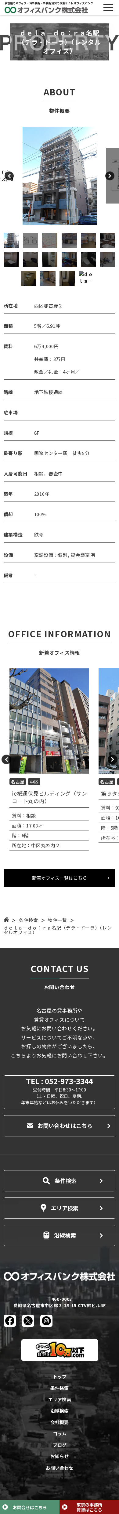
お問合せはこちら (30, 1507)
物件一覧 (57, 920)
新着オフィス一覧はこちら (59, 878)
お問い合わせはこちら (65, 1125)
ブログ (60, 1445)
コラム (60, 1433)
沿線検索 (65, 1235)
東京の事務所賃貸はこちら (89, 1507)
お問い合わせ (59, 1467)
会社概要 (59, 1422)
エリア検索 (64, 1208)
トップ (60, 1376)
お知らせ (59, 1456)
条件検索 (28, 920)
